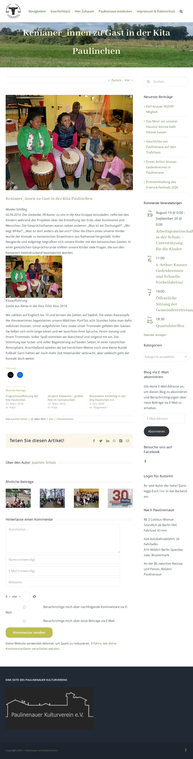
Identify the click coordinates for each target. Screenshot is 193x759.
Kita (51, 419)
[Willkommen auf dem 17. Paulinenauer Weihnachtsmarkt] (52, 491)
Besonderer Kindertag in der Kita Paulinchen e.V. (108, 398)
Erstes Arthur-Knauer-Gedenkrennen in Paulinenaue (161, 167)
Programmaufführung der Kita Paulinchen (22, 398)
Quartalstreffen (170, 326)
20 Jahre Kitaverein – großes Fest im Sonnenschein (65, 398)
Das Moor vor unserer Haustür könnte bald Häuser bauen (162, 126)
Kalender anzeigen (155, 335)
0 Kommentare (65, 419)
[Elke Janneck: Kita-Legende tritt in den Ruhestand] (86, 491)
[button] (181, 11)
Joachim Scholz (19, 419)
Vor (127, 80)
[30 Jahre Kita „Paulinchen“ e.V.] (120, 491)
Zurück (116, 80)
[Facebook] (145, 461)
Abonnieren (156, 431)
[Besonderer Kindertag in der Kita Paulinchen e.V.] (18, 491)
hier (162, 491)
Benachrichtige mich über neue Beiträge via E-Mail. (79, 621)
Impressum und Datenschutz (41, 750)
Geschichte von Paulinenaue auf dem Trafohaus (161, 146)
